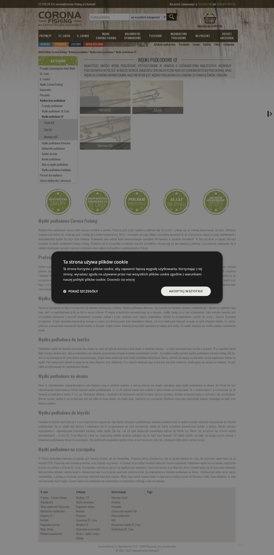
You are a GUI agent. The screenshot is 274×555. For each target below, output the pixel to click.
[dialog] (137, 277)
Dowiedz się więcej (121, 279)
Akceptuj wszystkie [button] (186, 291)
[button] (80, 291)
